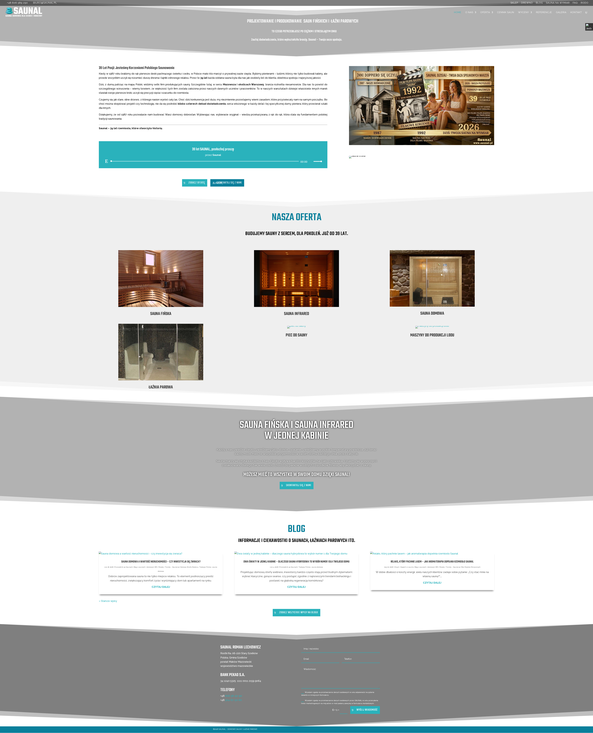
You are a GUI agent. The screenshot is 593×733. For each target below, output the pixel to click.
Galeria (561, 12)
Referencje (544, 12)
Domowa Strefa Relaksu (189, 567)
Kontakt (576, 12)
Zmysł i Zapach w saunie (404, 567)
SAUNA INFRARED (296, 313)
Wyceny (523, 12)
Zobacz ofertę (196, 183)
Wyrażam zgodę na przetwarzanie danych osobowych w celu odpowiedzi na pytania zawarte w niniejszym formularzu (337, 693)
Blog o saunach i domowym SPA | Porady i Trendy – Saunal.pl (156, 567)
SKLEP (514, 3)
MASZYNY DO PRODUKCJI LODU (432, 335)
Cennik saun (505, 12)
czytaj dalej (161, 586)
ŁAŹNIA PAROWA (161, 387)
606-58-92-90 (233, 695)
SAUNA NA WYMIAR (558, 3)
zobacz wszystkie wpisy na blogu (298, 612)
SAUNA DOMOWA (432, 313)
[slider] (317, 161)
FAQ (575, 3)
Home (457, 12)
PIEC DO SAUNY (296, 335)
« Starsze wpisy (108, 601)
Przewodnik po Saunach (123, 567)
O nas (469, 12)
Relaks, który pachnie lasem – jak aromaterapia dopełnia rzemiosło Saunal (432, 562)
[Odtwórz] (106, 161)
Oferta (485, 12)
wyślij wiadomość (367, 710)
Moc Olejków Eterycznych (470, 567)
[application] (213, 161)
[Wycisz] (311, 161)
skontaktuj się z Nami (229, 183)
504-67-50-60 (233, 700)
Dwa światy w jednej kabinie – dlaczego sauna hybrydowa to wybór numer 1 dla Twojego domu (296, 562)
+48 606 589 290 (17, 2)
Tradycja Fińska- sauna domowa (311, 567)
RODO (584, 3)
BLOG (539, 3)
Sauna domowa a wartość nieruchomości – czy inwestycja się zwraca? (160, 562)
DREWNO (527, 3)
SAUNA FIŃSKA (160, 313)
